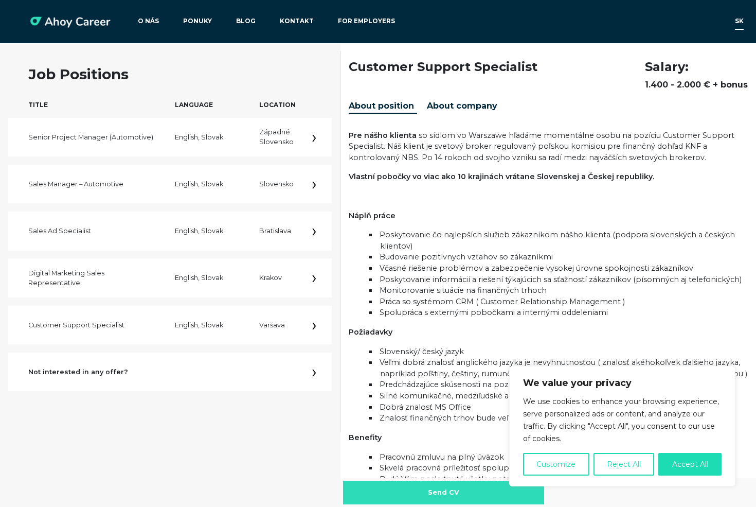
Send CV (443, 492)
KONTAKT (297, 21)
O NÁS (148, 21)
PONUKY (197, 21)
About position (381, 106)
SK (739, 21)
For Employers (366, 21)
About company (462, 106)
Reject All (624, 464)
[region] (622, 426)
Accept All (690, 464)
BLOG (246, 21)
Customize (555, 464)
